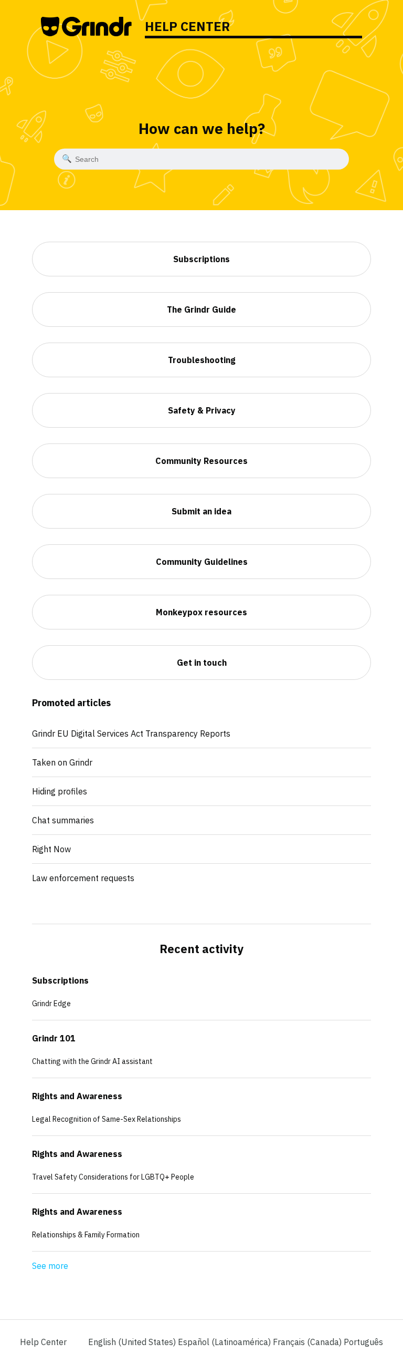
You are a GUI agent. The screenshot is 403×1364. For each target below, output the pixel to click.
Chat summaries (63, 820)
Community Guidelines (202, 561)
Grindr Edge (51, 1003)
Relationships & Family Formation (86, 1234)
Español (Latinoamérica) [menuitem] (225, 1342)
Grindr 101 (54, 1038)
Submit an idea (201, 511)
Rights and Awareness (77, 1096)
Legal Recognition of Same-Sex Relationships (106, 1119)
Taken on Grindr (62, 762)
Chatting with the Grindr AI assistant (92, 1061)
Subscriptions (60, 980)
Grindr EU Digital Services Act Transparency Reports (131, 733)
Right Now (51, 849)
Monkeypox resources (201, 612)
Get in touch (202, 662)
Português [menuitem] (363, 1342)
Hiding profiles (59, 791)
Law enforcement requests (83, 878)
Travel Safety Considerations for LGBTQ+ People (113, 1177)
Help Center (43, 1342)
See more (50, 1265)
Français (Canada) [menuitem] (308, 1342)
